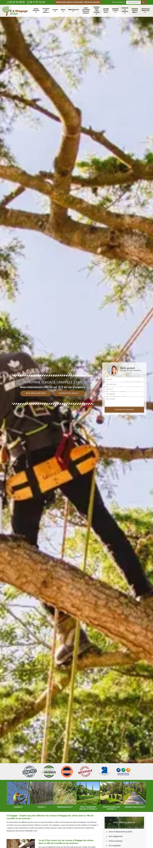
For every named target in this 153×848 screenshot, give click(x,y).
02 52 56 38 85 (17, 2)
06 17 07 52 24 (37, 2)
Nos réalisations (36, 393)
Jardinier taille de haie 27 (106, 10)
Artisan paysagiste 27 (36, 10)
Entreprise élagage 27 (115, 10)
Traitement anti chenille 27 (45, 10)
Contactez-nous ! (69, 393)
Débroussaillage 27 (73, 10)
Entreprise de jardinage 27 (125, 11)
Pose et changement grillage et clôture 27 (86, 11)
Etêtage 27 (63, 10)
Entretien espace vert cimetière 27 (96, 11)
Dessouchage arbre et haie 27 (145, 10)
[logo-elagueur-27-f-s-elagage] (15, 11)
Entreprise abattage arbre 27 (135, 10)
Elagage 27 (55, 10)
